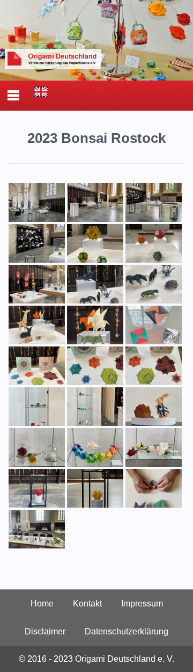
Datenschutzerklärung (126, 631)
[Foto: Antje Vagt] (37, 218)
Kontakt (87, 603)
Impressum (142, 603)
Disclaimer (45, 631)
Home (42, 603)
